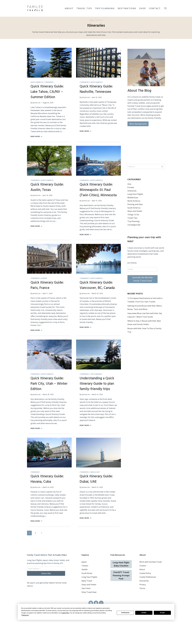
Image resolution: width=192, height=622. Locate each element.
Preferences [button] (25, 615)
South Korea (87, 573)
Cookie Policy (145, 573)
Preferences (125, 612)
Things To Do (133, 214)
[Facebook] (91, 603)
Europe (44, 278)
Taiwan (85, 565)
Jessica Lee (36, 103)
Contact (155, 8)
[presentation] (49, 63)
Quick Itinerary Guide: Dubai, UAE (96, 479)
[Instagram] (101, 603)
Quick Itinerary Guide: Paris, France (47, 285)
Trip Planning (105, 8)
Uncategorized (133, 224)
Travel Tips (84, 8)
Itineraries (49, 82)
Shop (142, 8)
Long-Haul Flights (135, 194)
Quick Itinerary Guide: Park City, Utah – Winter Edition (49, 384)
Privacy (142, 584)
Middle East (95, 472)
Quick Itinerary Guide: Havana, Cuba (47, 479)
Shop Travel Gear (89, 592)
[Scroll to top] (186, 612)
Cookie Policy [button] (65, 613)
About (69, 8)
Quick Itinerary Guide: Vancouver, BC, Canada (97, 285)
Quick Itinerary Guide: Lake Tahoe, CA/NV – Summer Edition (47, 92)
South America (133, 207)
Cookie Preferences (147, 577)
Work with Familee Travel (150, 562)
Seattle (85, 569)
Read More (36, 136)
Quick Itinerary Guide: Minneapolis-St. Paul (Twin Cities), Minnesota (98, 190)
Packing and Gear (135, 204)
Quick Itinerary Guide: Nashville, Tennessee (96, 89)
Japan (84, 562)
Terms (142, 588)
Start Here (86, 588)
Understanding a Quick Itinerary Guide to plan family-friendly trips (97, 384)
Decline (144, 612)
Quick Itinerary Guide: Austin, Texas (47, 187)
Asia (129, 184)
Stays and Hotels (134, 211)
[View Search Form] (165, 8)
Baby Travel (87, 580)
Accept (162, 612)
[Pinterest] (96, 603)
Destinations (127, 8)
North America (37, 82)
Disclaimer (144, 580)
